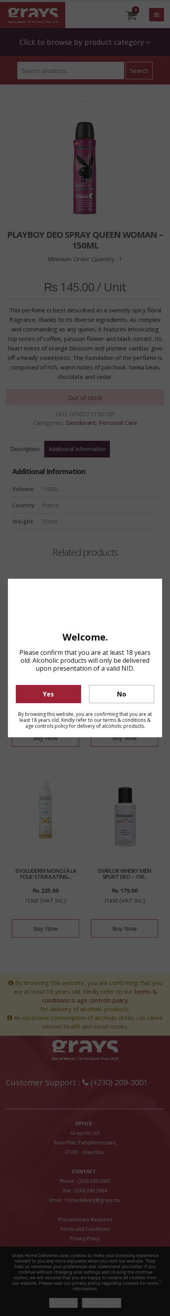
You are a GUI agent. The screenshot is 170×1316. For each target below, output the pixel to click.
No (121, 694)
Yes (48, 694)
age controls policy (46, 726)
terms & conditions (124, 720)
